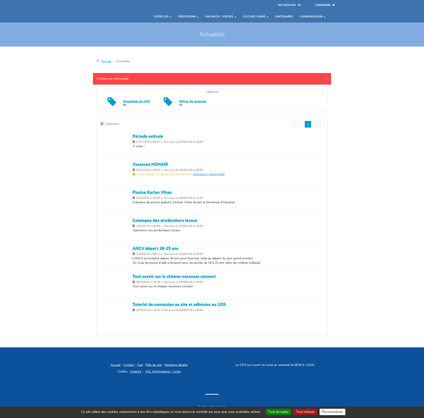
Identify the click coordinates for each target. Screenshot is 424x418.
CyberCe (135, 371)
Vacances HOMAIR (150, 164)
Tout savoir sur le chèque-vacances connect (174, 277)
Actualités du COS (136, 103)
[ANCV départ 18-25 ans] (117, 257)
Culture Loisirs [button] (254, 16)
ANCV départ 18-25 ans (155, 248)
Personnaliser (332, 412)
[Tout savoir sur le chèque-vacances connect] (117, 285)
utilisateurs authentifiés (209, 174)
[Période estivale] (117, 145)
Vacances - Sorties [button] (219, 16)
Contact (128, 365)
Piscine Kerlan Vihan (152, 192)
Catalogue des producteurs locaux (164, 220)
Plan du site (154, 365)
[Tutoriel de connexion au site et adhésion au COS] (117, 313)
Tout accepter (278, 412)
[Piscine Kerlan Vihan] (117, 201)
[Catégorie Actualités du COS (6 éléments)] (112, 105)
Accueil (106, 61)
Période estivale (147, 136)
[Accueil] (107, 11)
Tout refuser (305, 412)
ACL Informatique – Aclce (163, 371)
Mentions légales (176, 365)
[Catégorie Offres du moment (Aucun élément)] (168, 105)
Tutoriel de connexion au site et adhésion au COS (179, 305)
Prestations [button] (187, 16)
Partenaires (284, 16)
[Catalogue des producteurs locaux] (117, 229)
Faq (139, 365)
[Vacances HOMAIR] (117, 173)
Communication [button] (311, 16)
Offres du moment (192, 103)
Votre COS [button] (161, 16)
